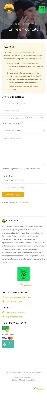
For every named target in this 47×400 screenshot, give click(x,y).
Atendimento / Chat (13, 301)
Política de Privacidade (14, 312)
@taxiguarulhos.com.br (18, 297)
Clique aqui (23, 202)
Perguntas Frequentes (14, 317)
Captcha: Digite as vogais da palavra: (21, 169)
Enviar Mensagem (13, 194)
